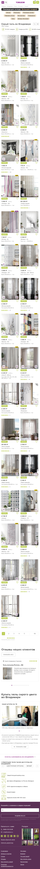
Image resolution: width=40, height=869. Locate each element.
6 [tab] (19, 685)
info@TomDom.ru (8, 832)
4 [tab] (16, 685)
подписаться (20, 816)
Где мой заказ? (24, 856)
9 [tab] (23, 685)
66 (35, 633)
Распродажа (24, 862)
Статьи (3, 856)
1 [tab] (11, 685)
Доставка (23, 851)
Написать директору (7, 843)
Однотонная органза (15, 766)
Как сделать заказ (25, 859)
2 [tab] (13, 685)
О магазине (4, 851)
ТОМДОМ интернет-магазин (20, 2)
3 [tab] (14, 685)
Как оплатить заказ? (7, 862)
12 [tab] (28, 685)
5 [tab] (17, 685)
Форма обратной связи (8, 839)
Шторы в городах (6, 854)
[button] (4, 46)
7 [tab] (20, 685)
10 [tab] (25, 685)
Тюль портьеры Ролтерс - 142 (13, 665)
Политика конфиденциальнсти (7, 865)
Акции (22, 864)
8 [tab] (22, 685)
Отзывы (3, 859)
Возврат (22, 854)
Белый (29, 766)
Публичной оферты (24, 819)
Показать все (8, 654)
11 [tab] (26, 685)
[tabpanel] (20, 670)
